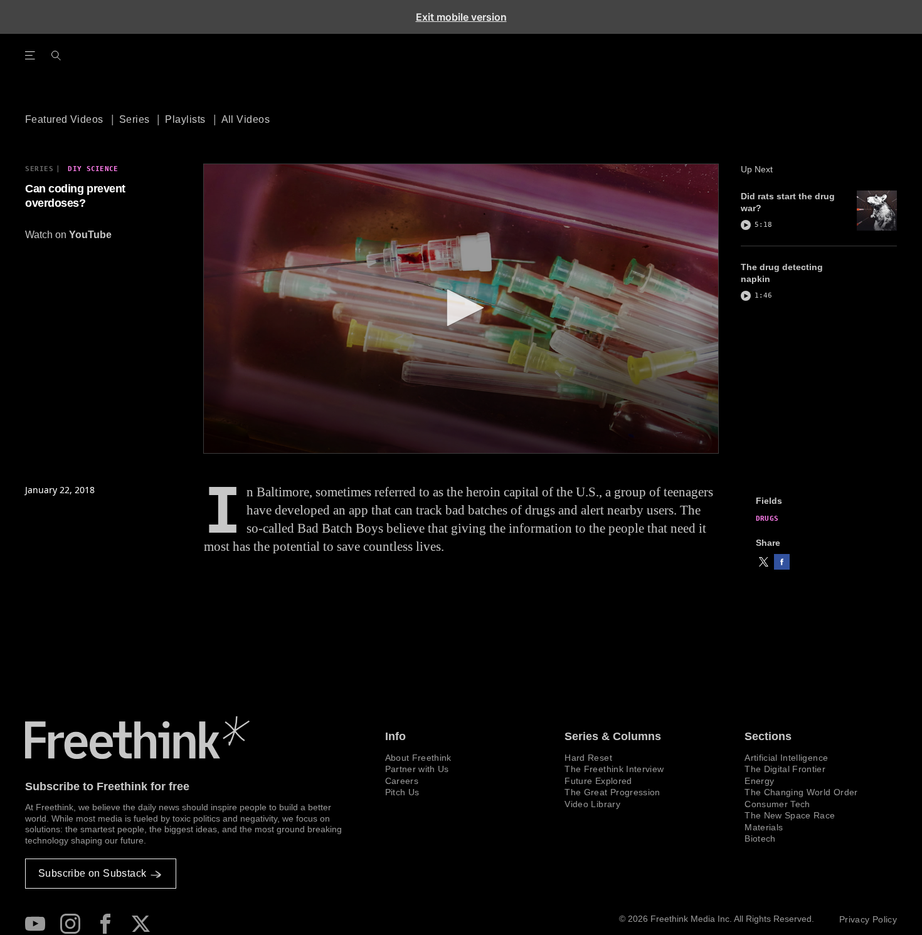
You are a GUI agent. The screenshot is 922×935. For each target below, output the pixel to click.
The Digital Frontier (784, 769)
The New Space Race (789, 815)
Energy (759, 781)
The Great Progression (612, 792)
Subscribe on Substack (92, 873)
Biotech (759, 838)
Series (134, 119)
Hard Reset (588, 758)
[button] (763, 562)
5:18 (763, 225)
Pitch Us (402, 792)
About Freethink (418, 758)
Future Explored (598, 781)
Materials (763, 827)
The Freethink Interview (614, 769)
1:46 (763, 295)
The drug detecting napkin (782, 273)
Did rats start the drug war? (788, 202)
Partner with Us (417, 769)
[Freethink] (791, 69)
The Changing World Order (800, 792)
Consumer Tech (777, 804)
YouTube (90, 234)
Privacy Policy (868, 919)
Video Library (592, 804)
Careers (401, 781)
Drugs (767, 519)
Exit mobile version (461, 17)
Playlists (185, 119)
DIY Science (93, 169)
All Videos (245, 119)
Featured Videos (64, 119)
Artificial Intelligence (786, 758)
